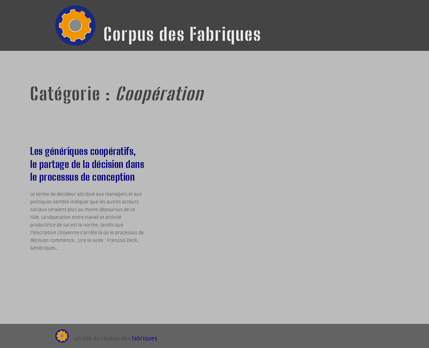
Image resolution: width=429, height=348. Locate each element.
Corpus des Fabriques (182, 34)
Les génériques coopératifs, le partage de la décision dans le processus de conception (87, 164)
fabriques (144, 338)
